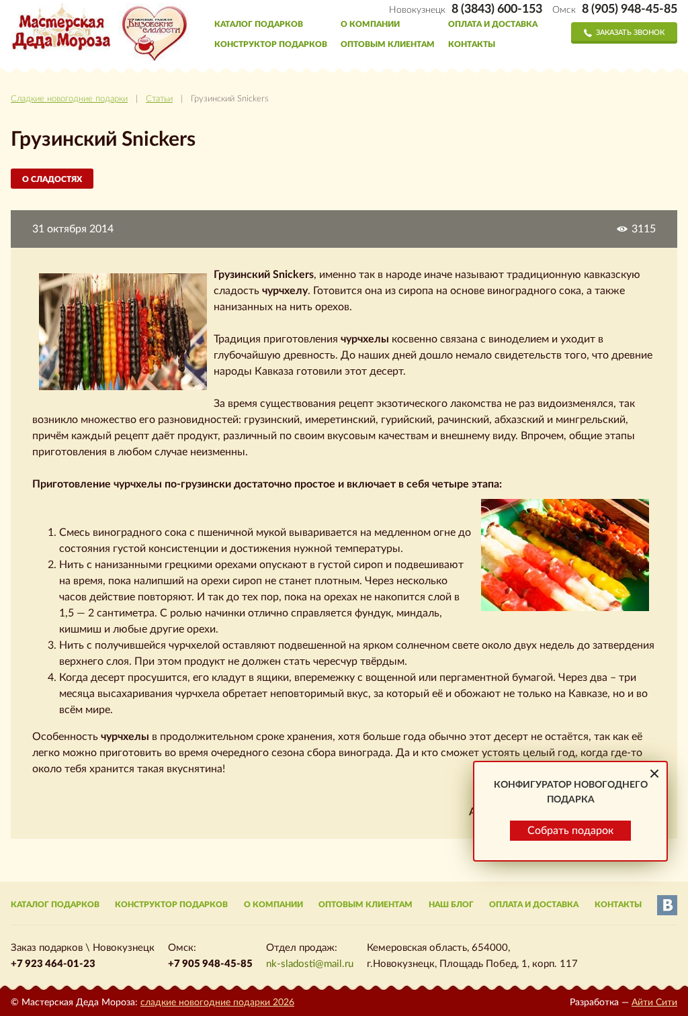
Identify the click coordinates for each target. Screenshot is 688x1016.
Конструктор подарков (270, 44)
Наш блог (451, 904)
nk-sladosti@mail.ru (309, 964)
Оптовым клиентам (388, 44)
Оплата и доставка (493, 24)
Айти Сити (654, 1002)
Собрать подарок (570, 830)
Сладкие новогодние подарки (69, 99)
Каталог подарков (258, 24)
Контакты (471, 44)
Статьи (159, 99)
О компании (370, 24)
